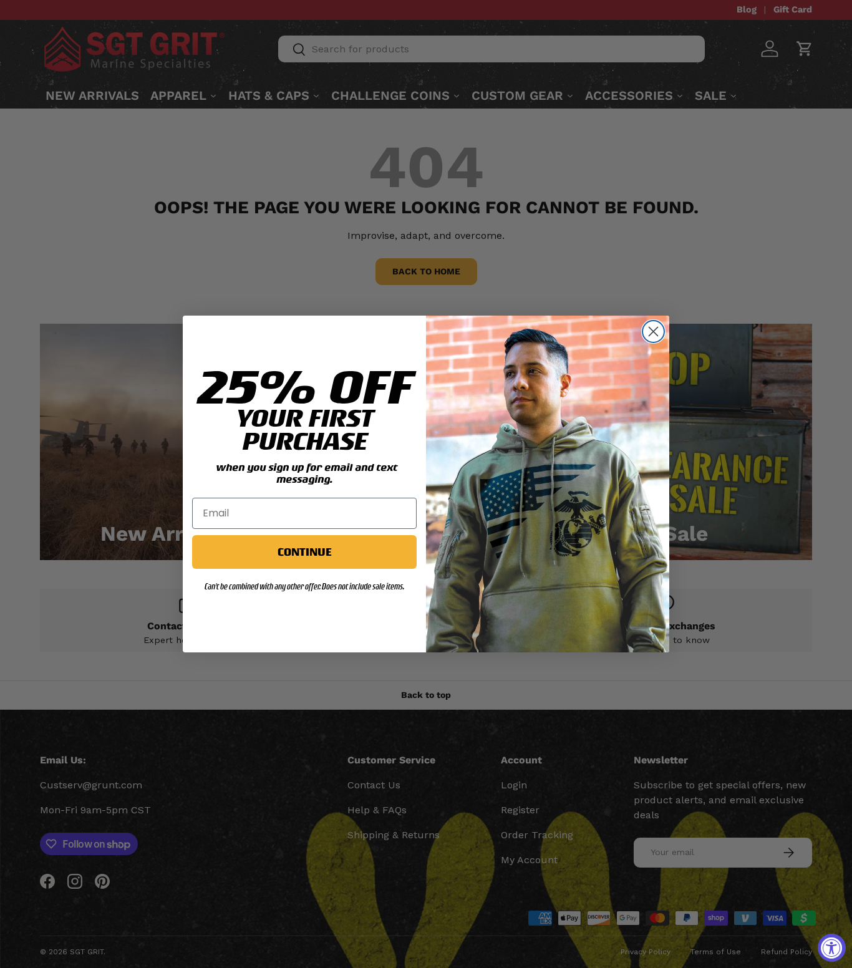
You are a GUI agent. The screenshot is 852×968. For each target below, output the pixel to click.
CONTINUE (304, 551)
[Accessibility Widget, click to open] (832, 948)
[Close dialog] (653, 331)
